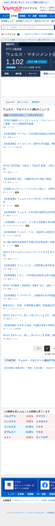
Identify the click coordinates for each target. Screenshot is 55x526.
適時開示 (36, 102)
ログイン (44, 10)
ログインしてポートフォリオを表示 (39, 34)
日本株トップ (7, 21)
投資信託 (43, 16)
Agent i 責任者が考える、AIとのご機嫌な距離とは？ (26, 2)
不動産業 (17, 49)
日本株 (14, 16)
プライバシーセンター (36, 513)
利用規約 (50, 513)
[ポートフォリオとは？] (18, 34)
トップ (5, 16)
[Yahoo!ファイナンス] (20, 7)
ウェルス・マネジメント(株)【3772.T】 (34, 40)
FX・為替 (32, 16)
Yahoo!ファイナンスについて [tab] (25, 500)
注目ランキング (42, 21)
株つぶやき (23, 102)
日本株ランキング (24, 21)
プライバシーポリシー (15, 513)
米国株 (22, 16)
